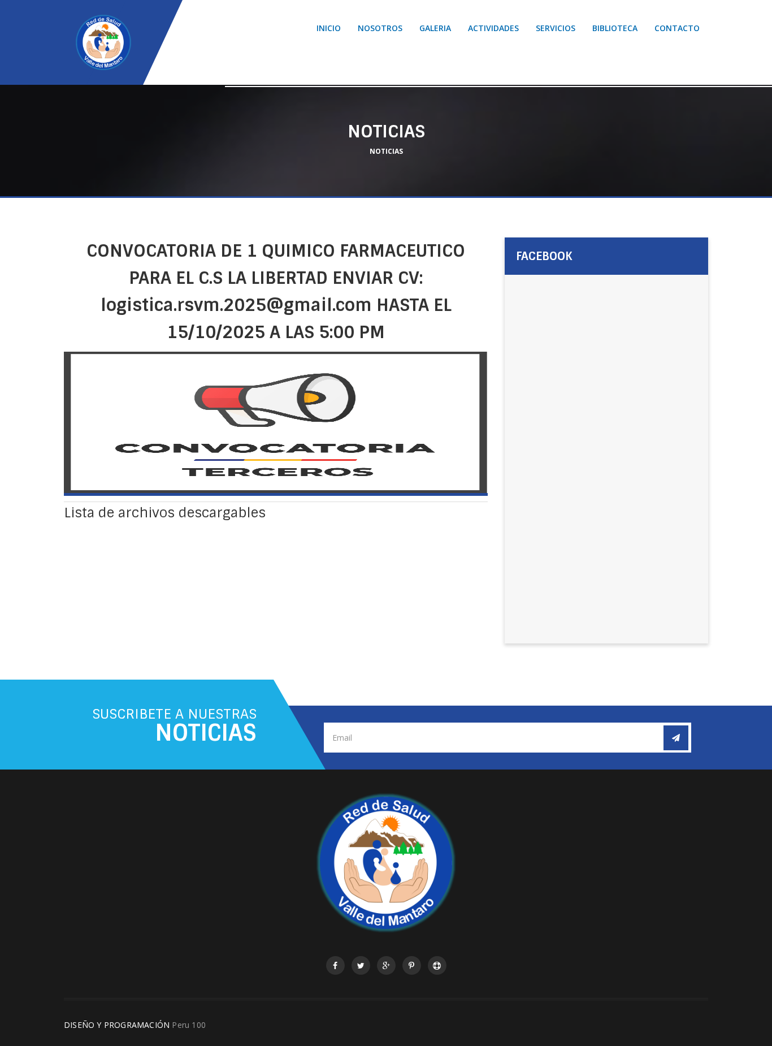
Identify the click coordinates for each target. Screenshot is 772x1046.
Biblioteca (614, 28)
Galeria (435, 28)
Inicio (328, 28)
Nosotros (380, 28)
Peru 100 (189, 1025)
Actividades (493, 28)
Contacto (677, 28)
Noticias (386, 151)
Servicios (555, 28)
